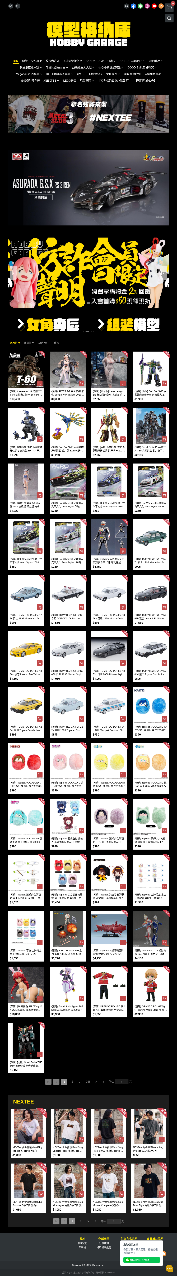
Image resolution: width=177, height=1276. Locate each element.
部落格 (82, 1247)
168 (88, 1081)
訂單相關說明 (104, 1247)
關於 (82, 1239)
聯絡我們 (82, 1243)
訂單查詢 (104, 1243)
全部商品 (103, 1239)
